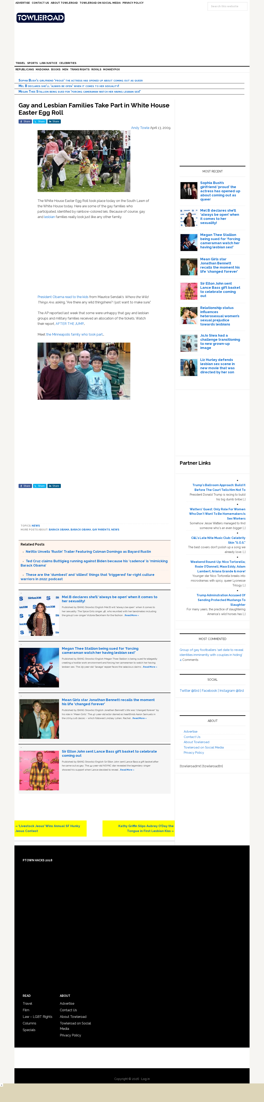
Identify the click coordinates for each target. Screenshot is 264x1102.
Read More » (132, 615)
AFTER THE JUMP (70, 324)
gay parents (101, 529)
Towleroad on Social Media (204, 747)
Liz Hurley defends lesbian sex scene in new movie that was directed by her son (217, 366)
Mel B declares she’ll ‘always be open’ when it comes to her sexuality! (69, 86)
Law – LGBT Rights (37, 1017)
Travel (27, 1003)
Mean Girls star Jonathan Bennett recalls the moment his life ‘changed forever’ (220, 265)
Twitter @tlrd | (191, 691)
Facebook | (210, 691)
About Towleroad (196, 742)
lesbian (49, 217)
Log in (145, 1079)
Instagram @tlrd (231, 691)
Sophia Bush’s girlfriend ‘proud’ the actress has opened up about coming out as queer (81, 80)
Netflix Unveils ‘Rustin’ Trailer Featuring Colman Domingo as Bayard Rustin (88, 552)
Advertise (190, 731)
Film (26, 1010)
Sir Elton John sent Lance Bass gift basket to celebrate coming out (220, 289)
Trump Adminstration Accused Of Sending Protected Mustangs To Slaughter (221, 600)
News (36, 525)
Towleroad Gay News (133, 18)
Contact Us (192, 737)
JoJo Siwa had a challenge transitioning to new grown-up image (220, 341)
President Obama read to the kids (63, 297)
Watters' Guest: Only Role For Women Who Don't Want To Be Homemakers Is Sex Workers (217, 514)
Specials (29, 1030)
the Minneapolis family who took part (74, 334)
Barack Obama (59, 529)
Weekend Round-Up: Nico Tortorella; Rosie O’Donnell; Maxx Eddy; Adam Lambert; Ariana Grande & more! (217, 566)
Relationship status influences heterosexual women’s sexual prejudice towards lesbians (219, 316)
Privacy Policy (194, 752)
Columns (29, 1023)
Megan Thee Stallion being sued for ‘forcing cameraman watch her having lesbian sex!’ (80, 91)
